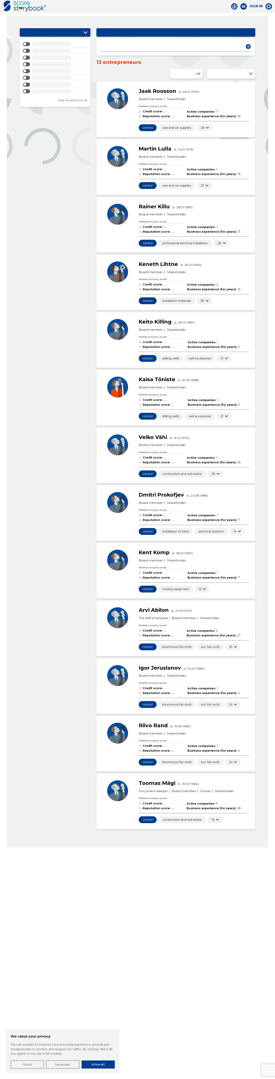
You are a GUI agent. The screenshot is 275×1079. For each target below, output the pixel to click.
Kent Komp (154, 552)
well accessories (200, 358)
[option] (55, 45)
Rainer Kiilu (154, 206)
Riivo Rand (153, 725)
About (27, 1064)
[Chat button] (234, 6)
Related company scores (153, 106)
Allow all (98, 1064)
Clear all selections (70, 100)
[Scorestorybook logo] (25, 6)
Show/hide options (85, 32)
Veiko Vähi (153, 437)
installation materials (176, 301)
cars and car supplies (176, 128)
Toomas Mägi (157, 783)
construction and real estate (182, 474)
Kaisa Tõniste (157, 379)
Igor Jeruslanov (160, 668)
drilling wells (170, 358)
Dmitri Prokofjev (161, 495)
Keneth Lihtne (158, 264)
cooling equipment (175, 589)
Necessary (62, 1064)
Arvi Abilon (154, 610)
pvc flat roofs (210, 647)
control (148, 128)
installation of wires (175, 531)
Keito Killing (155, 322)
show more (202, 128)
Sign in (256, 6)
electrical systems (211, 531)
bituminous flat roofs (176, 647)
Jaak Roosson (157, 91)
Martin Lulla (155, 148)
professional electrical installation (185, 243)
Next (248, 46)
